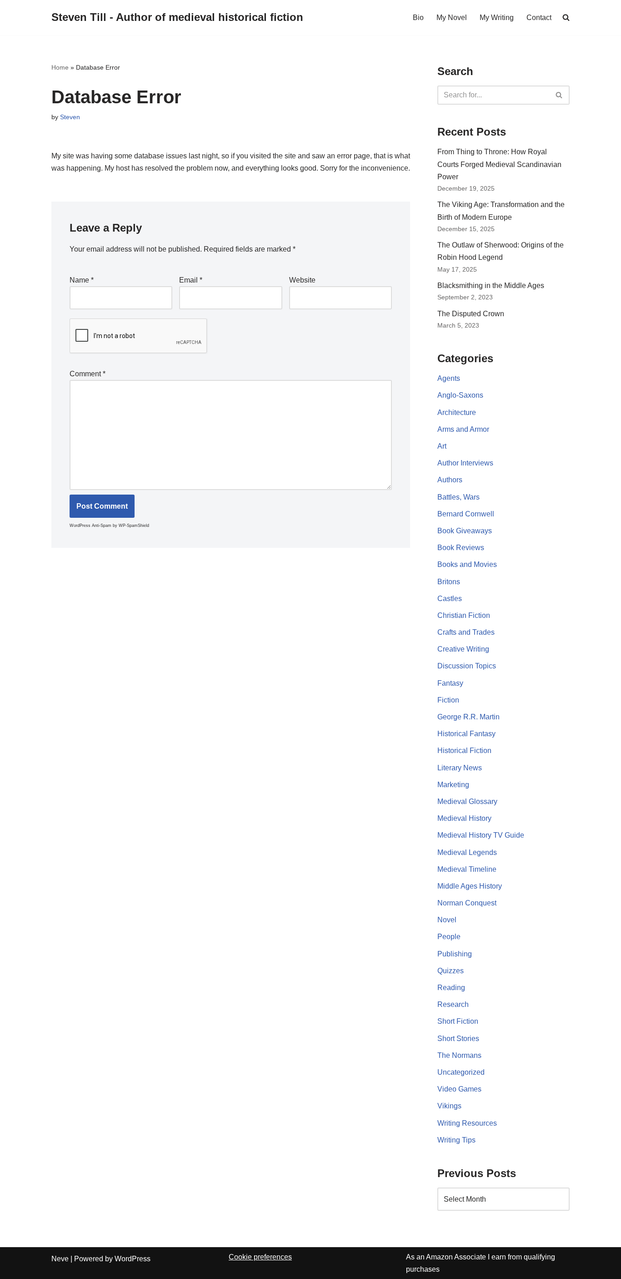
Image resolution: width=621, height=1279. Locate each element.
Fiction (448, 700)
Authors (449, 480)
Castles (449, 598)
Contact (538, 17)
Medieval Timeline (466, 869)
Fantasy (450, 683)
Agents (448, 378)
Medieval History (464, 818)
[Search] (559, 95)
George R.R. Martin (468, 717)
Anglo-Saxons (460, 395)
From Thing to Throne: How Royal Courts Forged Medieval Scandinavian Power (499, 164)
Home (60, 67)
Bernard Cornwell (465, 514)
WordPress (132, 1259)
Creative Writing (463, 649)
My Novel (451, 17)
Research (453, 1004)
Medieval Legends (467, 852)
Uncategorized (461, 1072)
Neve (60, 1259)
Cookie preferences (260, 1257)
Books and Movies (467, 564)
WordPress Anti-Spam (90, 525)
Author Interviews (465, 463)
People (449, 936)
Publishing (454, 954)
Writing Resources (467, 1123)
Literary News (459, 768)
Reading (451, 987)
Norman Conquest (466, 903)
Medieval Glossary (467, 801)
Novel (446, 920)
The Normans (459, 1055)
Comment (87, 374)
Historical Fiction (464, 750)
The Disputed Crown (470, 314)
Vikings (449, 1106)
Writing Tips (456, 1140)
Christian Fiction (463, 615)
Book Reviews (460, 547)
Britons (448, 582)
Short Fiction (457, 1021)
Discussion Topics (466, 666)
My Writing (497, 17)
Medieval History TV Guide (480, 835)
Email (190, 280)
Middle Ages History (469, 886)
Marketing (453, 785)
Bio (418, 17)
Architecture (456, 412)
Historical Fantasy (466, 734)
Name (82, 280)
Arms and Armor (463, 429)
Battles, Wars (458, 497)
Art (441, 446)
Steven (70, 117)
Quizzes (450, 971)
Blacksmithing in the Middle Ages (490, 285)
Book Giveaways (464, 531)
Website (302, 280)
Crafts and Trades (466, 632)
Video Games (459, 1089)
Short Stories (458, 1038)
